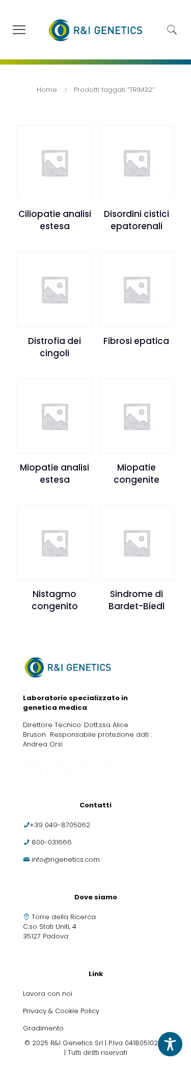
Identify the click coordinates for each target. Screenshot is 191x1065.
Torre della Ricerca (64, 917)
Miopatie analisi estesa (54, 473)
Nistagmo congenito (55, 600)
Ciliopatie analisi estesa (54, 220)
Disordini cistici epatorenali (136, 220)
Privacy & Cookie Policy (61, 1011)
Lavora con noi (48, 993)
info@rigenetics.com (66, 859)
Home (47, 90)
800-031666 (52, 842)
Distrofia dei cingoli (54, 347)
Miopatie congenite (136, 473)
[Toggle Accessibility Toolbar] (170, 1044)
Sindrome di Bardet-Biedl (136, 600)
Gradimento (43, 1028)
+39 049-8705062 (60, 825)
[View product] (80, 136)
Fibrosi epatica (136, 341)
